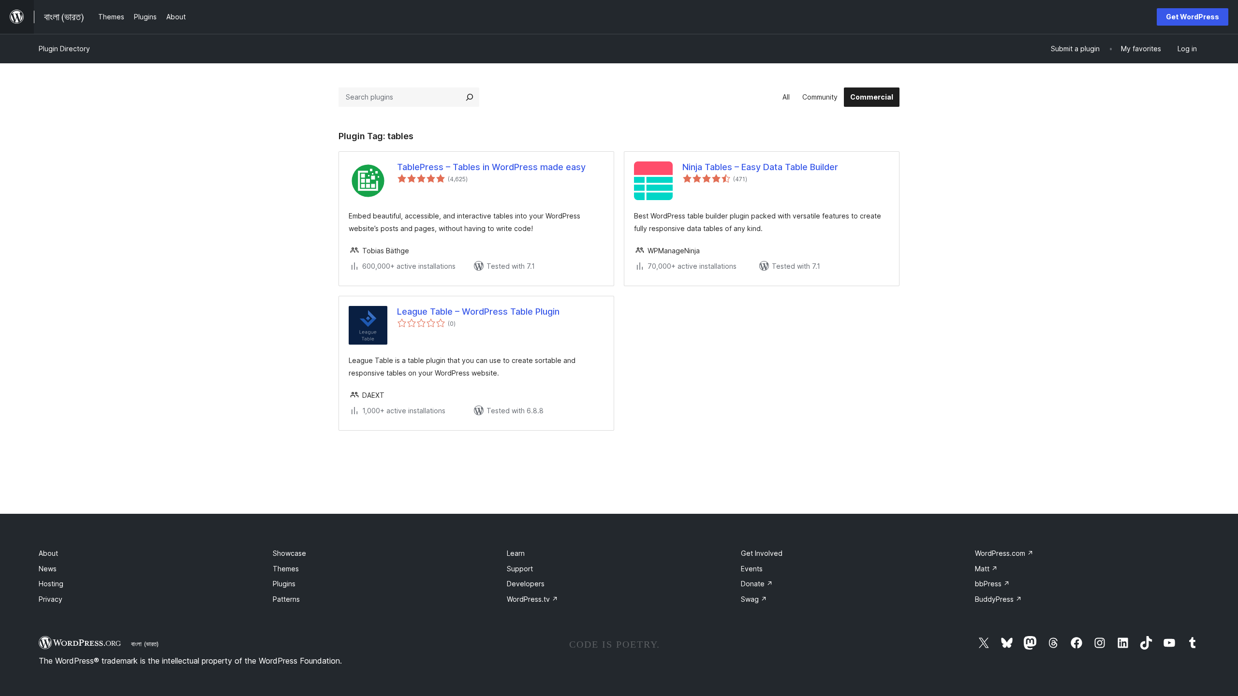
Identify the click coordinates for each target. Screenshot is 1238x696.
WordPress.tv (532, 599)
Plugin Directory (64, 48)
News (48, 569)
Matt (986, 569)
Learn (516, 553)
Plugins (284, 584)
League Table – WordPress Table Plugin (478, 311)
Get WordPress (1192, 17)
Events (752, 569)
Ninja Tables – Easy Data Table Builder (760, 167)
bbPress (992, 584)
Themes (286, 569)
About (48, 553)
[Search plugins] (469, 97)
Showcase (289, 553)
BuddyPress (998, 599)
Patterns (286, 599)
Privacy (50, 599)
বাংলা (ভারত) (145, 644)
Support (520, 569)
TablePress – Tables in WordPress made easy (491, 167)
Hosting (51, 584)
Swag (754, 599)
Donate (757, 584)
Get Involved (761, 553)
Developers (526, 584)
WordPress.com (1004, 553)
